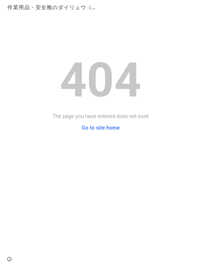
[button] (9, 259)
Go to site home (101, 128)
